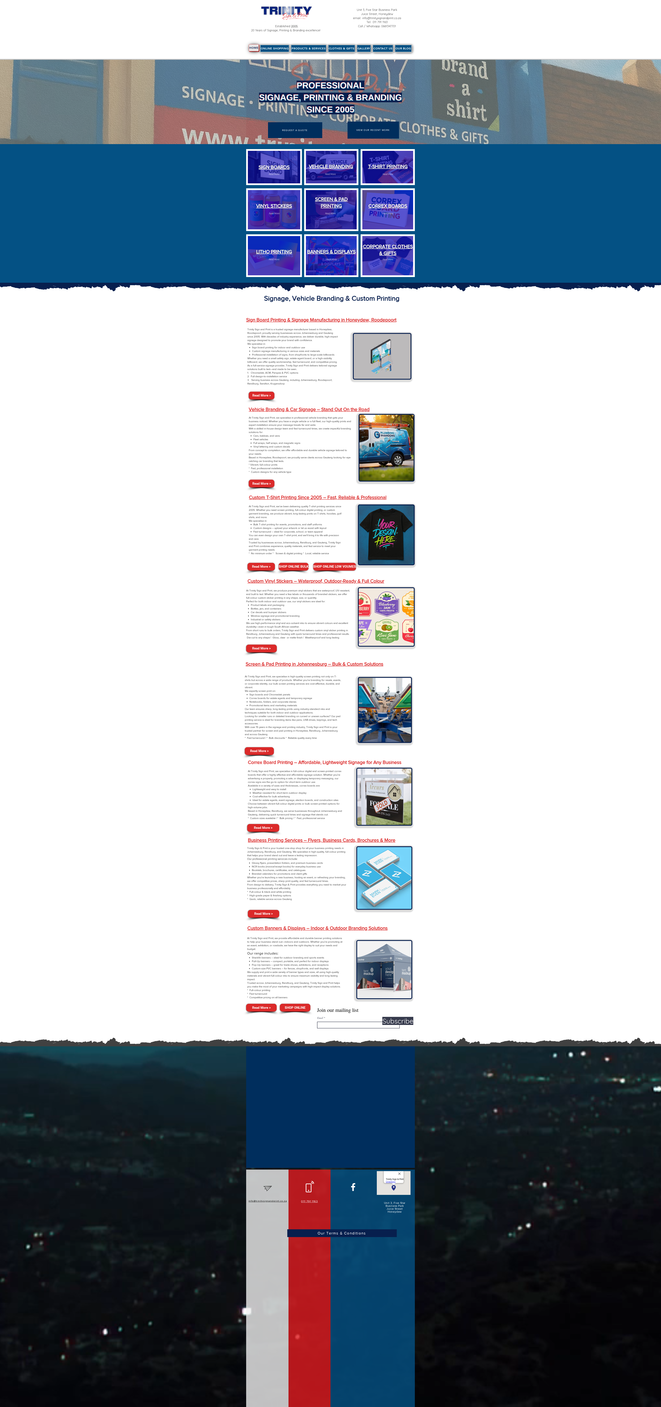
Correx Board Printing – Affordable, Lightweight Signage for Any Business (324, 762)
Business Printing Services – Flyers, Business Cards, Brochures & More (321, 840)
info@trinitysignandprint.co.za (382, 18)
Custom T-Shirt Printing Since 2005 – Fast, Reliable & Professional (317, 497)
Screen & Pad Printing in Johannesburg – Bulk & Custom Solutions (314, 664)
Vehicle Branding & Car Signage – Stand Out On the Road (309, 409)
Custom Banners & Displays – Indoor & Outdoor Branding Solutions (317, 928)
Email (320, 1018)
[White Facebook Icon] (353, 1187)
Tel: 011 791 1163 (377, 22)
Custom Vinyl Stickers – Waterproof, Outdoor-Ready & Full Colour (316, 581)
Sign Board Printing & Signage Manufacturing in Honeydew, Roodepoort (321, 319)
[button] (308, 48)
